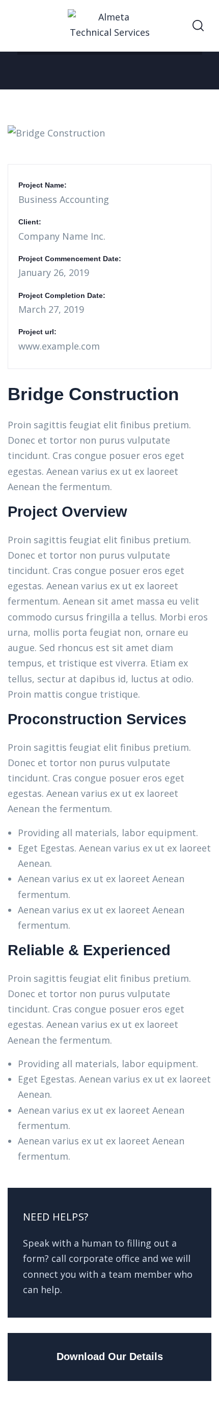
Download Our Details (110, 1356)
